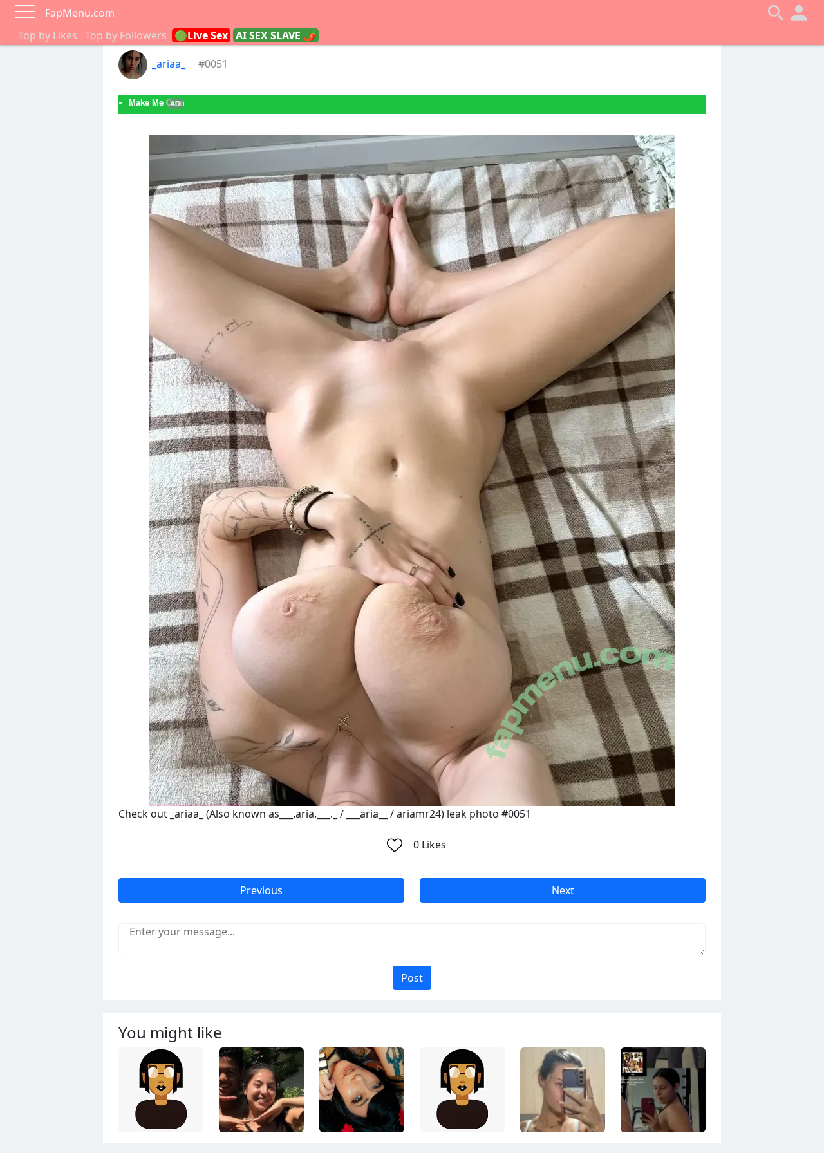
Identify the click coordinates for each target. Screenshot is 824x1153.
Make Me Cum (157, 103)
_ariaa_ (168, 64)
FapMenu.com (80, 13)
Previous (261, 890)
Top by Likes (47, 35)
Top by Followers (126, 35)
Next (563, 890)
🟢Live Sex (201, 35)
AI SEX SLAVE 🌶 (276, 35)
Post (412, 978)
